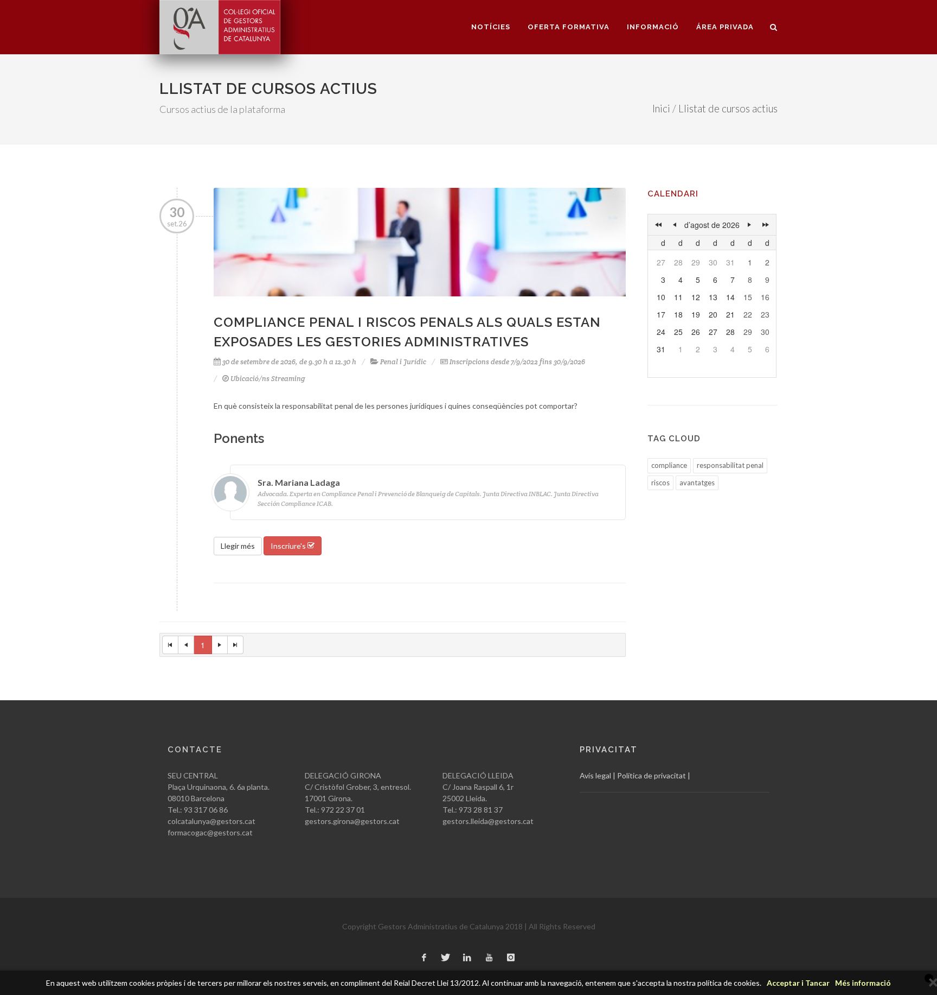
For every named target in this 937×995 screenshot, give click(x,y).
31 (730, 262)
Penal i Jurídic (403, 361)
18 (678, 314)
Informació (653, 27)
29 (695, 262)
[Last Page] (235, 645)
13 (713, 296)
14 (730, 296)
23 (765, 314)
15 (747, 296)
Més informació (863, 983)
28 (678, 262)
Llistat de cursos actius (728, 109)
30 (713, 262)
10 (661, 296)
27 (661, 262)
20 (713, 314)
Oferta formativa (568, 27)
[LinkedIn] (467, 958)
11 (678, 296)
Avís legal (595, 775)
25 (678, 331)
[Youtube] (489, 958)
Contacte (195, 750)
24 (661, 331)
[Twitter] (445, 958)
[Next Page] (220, 645)
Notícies (490, 27)
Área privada (725, 27)
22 (747, 314)
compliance (669, 465)
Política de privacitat (651, 775)
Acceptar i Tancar (798, 983)
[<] (674, 225)
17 (661, 314)
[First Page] (170, 645)
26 (695, 331)
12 (695, 296)
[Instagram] (510, 958)
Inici (661, 109)
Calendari (672, 194)
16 (765, 296)
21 (730, 314)
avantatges (697, 482)
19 (695, 314)
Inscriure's (289, 545)
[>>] (766, 225)
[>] (749, 225)
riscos (660, 482)
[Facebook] (424, 958)
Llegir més (238, 545)
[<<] (658, 225)
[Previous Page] (186, 645)
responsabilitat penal (730, 465)
